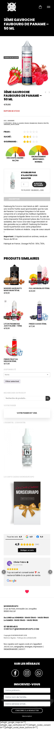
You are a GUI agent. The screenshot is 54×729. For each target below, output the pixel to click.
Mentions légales (10, 643)
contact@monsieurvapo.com (21, 634)
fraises (19, 222)
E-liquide (20, 123)
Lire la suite (9, 260)
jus (20, 224)
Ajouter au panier (38, 184)
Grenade (7, 124)
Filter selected (12, 381)
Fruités (46, 123)
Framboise (33, 123)
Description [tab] (14, 199)
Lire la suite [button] (14, 581)
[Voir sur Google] (11, 563)
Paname (18, 206)
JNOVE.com (8, 652)
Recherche (48, 398)
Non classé (15, 124)
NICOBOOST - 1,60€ (37, 190)
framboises (45, 219)
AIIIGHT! (22, 655)
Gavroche (35, 216)
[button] (4, 575)
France (40, 123)
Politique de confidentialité (26, 643)
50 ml (15, 123)
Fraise (26, 123)
